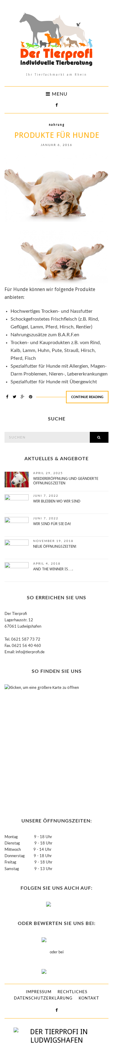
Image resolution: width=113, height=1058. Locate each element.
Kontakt (89, 998)
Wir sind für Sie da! (52, 523)
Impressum (39, 992)
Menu (58, 94)
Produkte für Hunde (56, 135)
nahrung (56, 124)
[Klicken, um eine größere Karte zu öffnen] (42, 744)
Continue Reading (87, 397)
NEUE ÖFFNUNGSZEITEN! (54, 546)
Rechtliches (72, 992)
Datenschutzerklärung (43, 998)
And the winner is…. (53, 569)
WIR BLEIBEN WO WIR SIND (56, 501)
